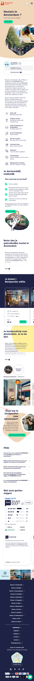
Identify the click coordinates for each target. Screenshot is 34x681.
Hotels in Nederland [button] (16, 606)
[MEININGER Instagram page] (19, 669)
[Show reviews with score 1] (10, 521)
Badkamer (21, 377)
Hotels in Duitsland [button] (16, 597)
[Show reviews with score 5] (10, 509)
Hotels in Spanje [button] (16, 612)
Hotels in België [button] (16, 588)
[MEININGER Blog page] (11, 669)
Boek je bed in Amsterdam (17, 435)
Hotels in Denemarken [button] (16, 591)
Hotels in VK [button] (16, 618)
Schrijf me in (17, 664)
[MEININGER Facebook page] (15, 669)
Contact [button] (16, 640)
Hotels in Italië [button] (16, 603)
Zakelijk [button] (16, 630)
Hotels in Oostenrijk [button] (16, 585)
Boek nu (23, 321)
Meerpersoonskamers (10, 377)
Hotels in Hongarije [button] (16, 600)
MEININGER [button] (16, 627)
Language (28, 502)
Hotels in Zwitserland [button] (16, 615)
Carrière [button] (16, 637)
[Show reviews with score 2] (10, 518)
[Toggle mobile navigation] (31, 3)
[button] (20, 64)
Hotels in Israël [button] (16, 621)
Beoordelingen (15, 72)
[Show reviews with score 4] (10, 512)
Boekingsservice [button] (16, 643)
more (17, 316)
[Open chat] (30, 677)
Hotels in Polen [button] (16, 609)
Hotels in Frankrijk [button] (16, 594)
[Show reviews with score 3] (10, 515)
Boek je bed (8, 21)
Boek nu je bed (10, 211)
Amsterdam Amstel (10, 402)
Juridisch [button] (16, 634)
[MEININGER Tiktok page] (23, 669)
